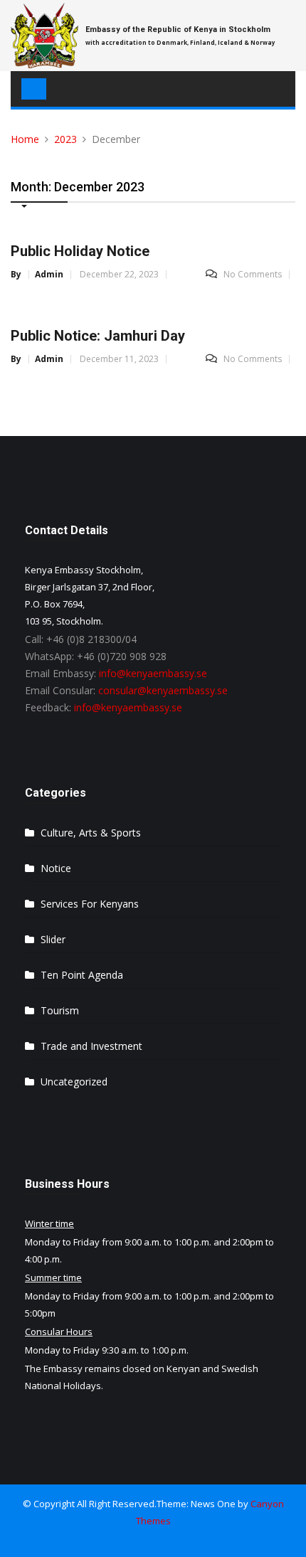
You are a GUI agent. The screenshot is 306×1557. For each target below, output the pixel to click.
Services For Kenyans (90, 903)
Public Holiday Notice (80, 251)
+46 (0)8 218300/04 (91, 639)
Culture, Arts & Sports (91, 832)
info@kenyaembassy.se (153, 673)
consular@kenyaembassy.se (163, 690)
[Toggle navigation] (33, 89)
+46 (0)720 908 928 (122, 656)
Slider (53, 939)
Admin (49, 274)
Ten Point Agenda (82, 975)
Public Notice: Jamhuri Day (98, 335)
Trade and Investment (91, 1046)
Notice (56, 868)
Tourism (60, 1010)
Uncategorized (74, 1081)
